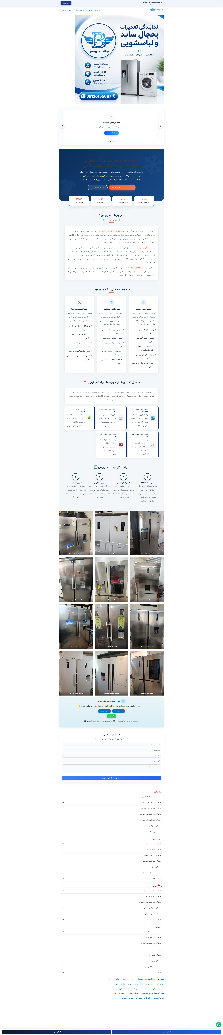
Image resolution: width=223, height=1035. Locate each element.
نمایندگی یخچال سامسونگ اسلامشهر (111, 808)
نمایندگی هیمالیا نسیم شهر (111, 849)
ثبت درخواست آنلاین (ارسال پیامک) (111, 778)
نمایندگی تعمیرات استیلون (147, 693)
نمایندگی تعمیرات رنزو (147, 599)
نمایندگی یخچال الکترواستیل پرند (111, 967)
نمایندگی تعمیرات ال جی (112, 599)
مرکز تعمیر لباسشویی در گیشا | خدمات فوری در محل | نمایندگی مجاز (138, 984)
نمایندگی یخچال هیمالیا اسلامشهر (111, 797)
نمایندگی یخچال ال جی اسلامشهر (111, 820)
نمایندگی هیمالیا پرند (111, 955)
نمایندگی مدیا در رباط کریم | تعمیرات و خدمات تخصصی (143, 998)
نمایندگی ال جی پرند (111, 961)
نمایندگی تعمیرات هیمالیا (111, 553)
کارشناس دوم (55, 1031)
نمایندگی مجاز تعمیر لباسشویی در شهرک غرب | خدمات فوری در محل (138, 989)
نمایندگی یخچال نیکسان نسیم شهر (111, 873)
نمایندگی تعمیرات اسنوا (147, 553)
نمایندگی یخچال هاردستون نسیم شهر (111, 878)
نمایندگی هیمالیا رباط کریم (111, 919)
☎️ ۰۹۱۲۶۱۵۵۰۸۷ (104, 711)
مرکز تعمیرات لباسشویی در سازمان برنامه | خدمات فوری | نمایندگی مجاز (136, 979)
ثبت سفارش (66, 3)
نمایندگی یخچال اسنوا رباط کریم (111, 908)
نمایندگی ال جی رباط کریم (111, 896)
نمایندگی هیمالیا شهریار (111, 931)
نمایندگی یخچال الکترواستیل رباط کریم (111, 902)
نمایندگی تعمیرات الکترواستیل (111, 693)
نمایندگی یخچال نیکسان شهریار (111, 937)
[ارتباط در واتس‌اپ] (218, 1024)
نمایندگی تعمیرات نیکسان (147, 646)
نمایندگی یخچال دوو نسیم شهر (111, 867)
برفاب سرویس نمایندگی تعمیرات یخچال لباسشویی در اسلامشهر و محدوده (81, 10)
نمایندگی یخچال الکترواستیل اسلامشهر (111, 814)
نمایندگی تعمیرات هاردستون (76, 599)
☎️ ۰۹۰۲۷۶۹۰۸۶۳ (118, 711)
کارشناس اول (165, 1031)
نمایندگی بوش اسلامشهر (111, 832)
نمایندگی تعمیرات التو (76, 646)
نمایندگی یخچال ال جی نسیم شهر (111, 855)
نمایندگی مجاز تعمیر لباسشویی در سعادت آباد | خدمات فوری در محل (138, 993)
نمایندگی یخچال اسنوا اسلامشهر (111, 826)
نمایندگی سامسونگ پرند (111, 972)
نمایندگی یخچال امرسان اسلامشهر (111, 803)
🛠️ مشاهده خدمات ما (97, 187)
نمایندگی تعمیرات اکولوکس (76, 553)
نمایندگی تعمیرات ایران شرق (76, 693)
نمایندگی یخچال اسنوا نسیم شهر (111, 861)
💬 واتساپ (111, 716)
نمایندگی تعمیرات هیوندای (111, 646)
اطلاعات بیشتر (111, 133)
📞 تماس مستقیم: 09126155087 (122, 187)
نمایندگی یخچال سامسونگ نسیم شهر (111, 844)
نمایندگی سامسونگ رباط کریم (111, 890)
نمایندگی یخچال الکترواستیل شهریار (111, 943)
